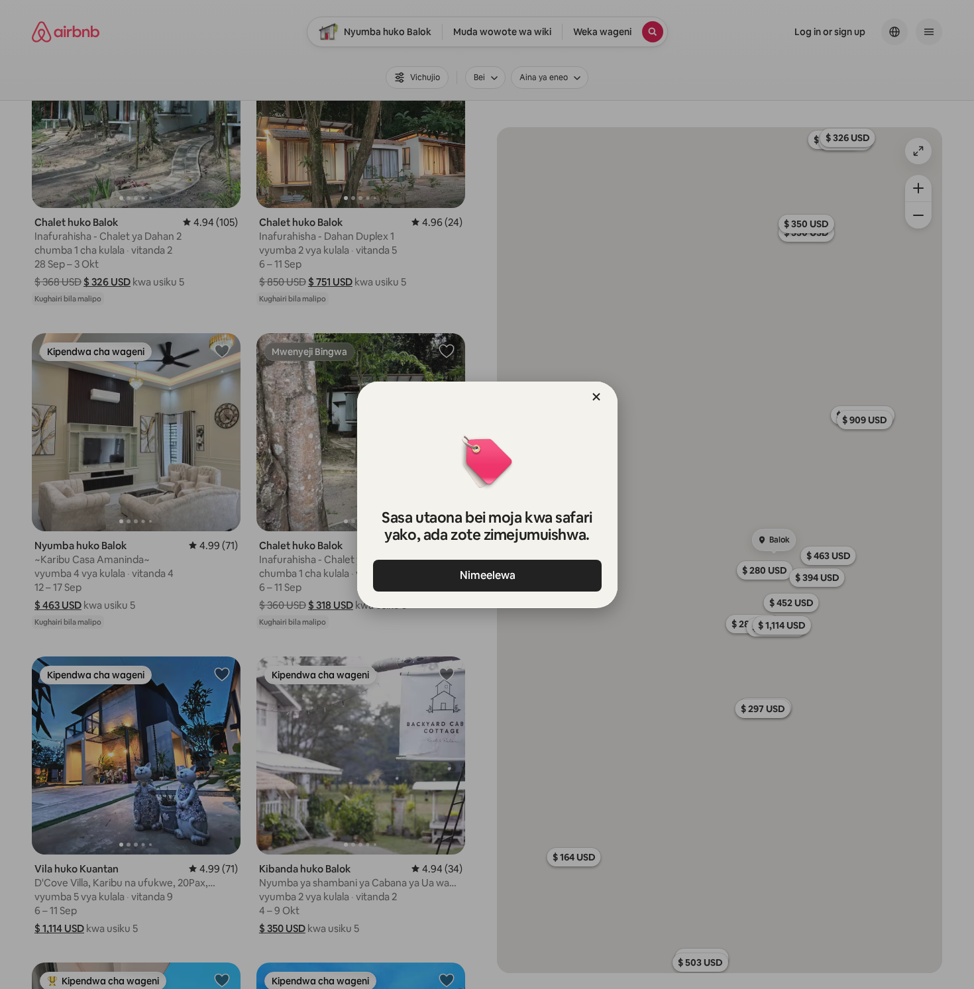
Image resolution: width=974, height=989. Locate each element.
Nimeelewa (487, 575)
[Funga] (596, 396)
